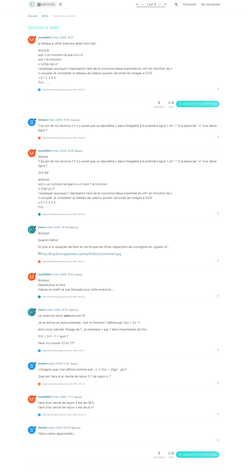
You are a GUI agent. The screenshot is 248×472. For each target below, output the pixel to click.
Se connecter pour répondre (197, 104)
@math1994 (76, 120)
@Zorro (79, 274)
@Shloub (79, 151)
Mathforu (48, 4)
